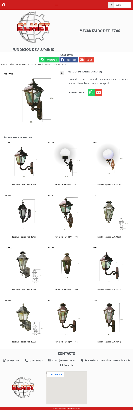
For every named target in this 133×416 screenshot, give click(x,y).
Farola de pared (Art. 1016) (66, 342)
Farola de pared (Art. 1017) (66, 184)
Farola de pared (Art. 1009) (66, 289)
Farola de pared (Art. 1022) (24, 184)
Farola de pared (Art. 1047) (24, 237)
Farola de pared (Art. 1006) (66, 237)
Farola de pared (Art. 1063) (24, 342)
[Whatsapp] (91, 92)
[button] (56, 5)
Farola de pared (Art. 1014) (109, 342)
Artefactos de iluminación (18, 64)
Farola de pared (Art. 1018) (109, 184)
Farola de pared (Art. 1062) (24, 289)
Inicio (3, 64)
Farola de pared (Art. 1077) (109, 237)
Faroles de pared (36, 64)
